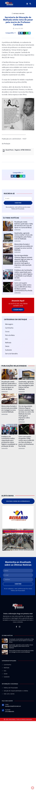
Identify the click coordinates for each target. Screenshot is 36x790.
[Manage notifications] (32, 787)
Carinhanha (9, 328)
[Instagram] (19, 627)
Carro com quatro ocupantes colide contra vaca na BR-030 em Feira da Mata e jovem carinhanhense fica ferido (23, 287)
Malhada (21, 13)
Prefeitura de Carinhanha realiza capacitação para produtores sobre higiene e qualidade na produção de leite (23, 274)
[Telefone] (3, 710)
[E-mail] (3, 705)
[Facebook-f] (16, 627)
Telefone (7, 709)
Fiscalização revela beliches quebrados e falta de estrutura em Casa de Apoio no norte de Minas (23, 225)
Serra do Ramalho (11, 354)
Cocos (7, 332)
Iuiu (6, 339)
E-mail (7, 704)
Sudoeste (8, 350)
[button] (30, 3)
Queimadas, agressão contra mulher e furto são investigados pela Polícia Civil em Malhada (23, 236)
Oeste (7, 346)
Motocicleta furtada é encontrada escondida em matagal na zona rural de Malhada (23, 247)
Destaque (16, 13)
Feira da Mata (10, 335)
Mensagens (9, 324)
